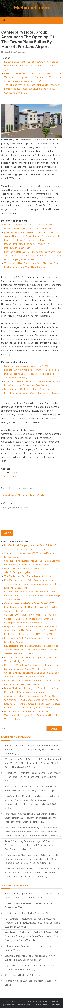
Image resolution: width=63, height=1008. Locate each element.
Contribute (9, 1005)
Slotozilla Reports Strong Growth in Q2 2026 (26, 366)
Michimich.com (31, 7)
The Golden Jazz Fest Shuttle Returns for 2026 (27, 576)
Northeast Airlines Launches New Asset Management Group (30, 983)
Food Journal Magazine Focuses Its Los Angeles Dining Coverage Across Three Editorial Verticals (32, 895)
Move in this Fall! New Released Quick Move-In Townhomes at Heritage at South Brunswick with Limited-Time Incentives (32, 715)
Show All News (8, 495)
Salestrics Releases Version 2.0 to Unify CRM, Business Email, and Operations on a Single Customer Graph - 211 (32, 788)
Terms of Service (25, 1005)
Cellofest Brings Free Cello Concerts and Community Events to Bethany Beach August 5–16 (31, 958)
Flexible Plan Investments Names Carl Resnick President (31, 370)
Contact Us (55, 1005)
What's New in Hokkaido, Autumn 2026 (24, 975)
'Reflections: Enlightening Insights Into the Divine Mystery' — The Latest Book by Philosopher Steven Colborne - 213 (33, 777)
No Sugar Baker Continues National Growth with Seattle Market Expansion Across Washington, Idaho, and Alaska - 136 (32, 66)
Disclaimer (23, 495)
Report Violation (38, 495)
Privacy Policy (41, 1005)
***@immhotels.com (11, 476)
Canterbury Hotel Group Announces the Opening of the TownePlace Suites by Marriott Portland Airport (27, 39)
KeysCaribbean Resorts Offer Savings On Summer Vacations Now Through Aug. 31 (29, 967)
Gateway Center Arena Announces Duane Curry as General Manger (29, 948)
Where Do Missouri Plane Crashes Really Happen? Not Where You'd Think (32, 905)
